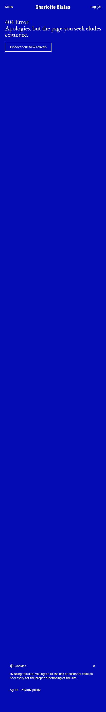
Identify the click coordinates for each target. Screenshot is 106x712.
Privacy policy (31, 690)
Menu (9, 7)
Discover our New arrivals (28, 47)
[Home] (53, 7)
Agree (14, 690)
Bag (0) (95, 7)
